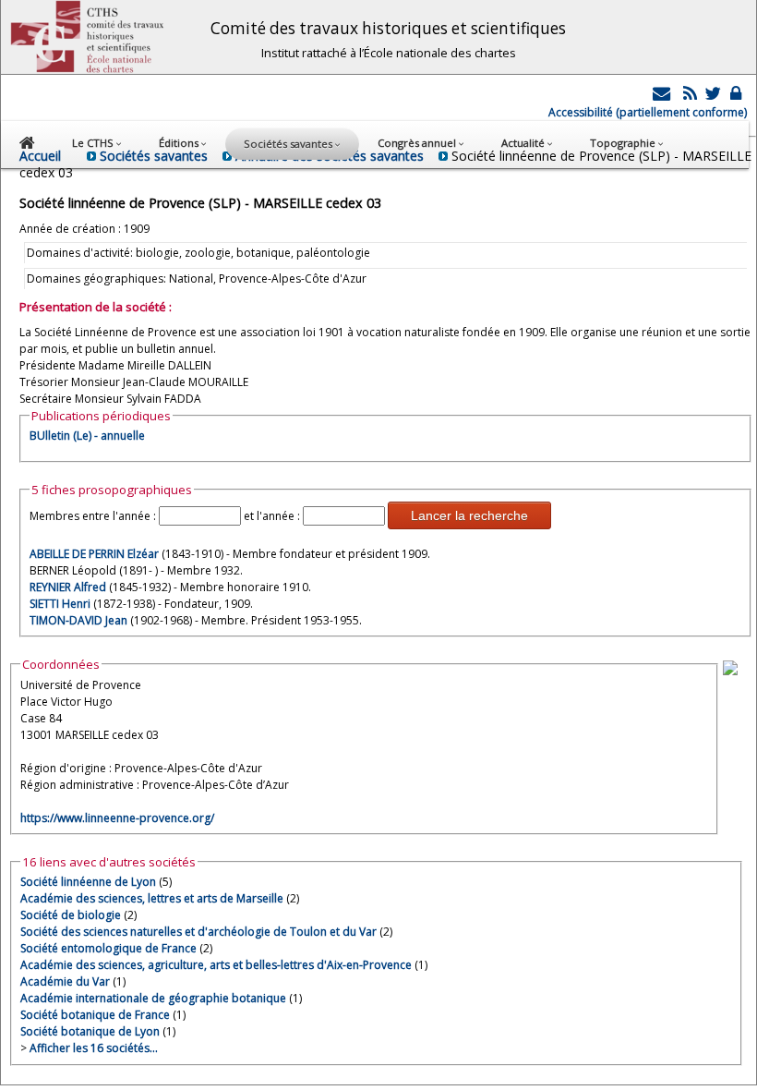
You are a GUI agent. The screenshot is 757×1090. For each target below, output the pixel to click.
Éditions (180, 143)
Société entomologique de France (108, 948)
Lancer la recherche (469, 515)
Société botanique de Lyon (90, 1031)
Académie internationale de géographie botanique (153, 998)
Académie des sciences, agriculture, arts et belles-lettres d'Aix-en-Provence (216, 965)
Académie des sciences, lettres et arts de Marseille (151, 898)
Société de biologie (70, 915)
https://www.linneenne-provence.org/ (117, 818)
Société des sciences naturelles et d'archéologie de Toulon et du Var (198, 931)
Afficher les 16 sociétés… (94, 1048)
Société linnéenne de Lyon (88, 882)
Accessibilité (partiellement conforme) (647, 112)
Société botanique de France (95, 1015)
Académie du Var (65, 981)
